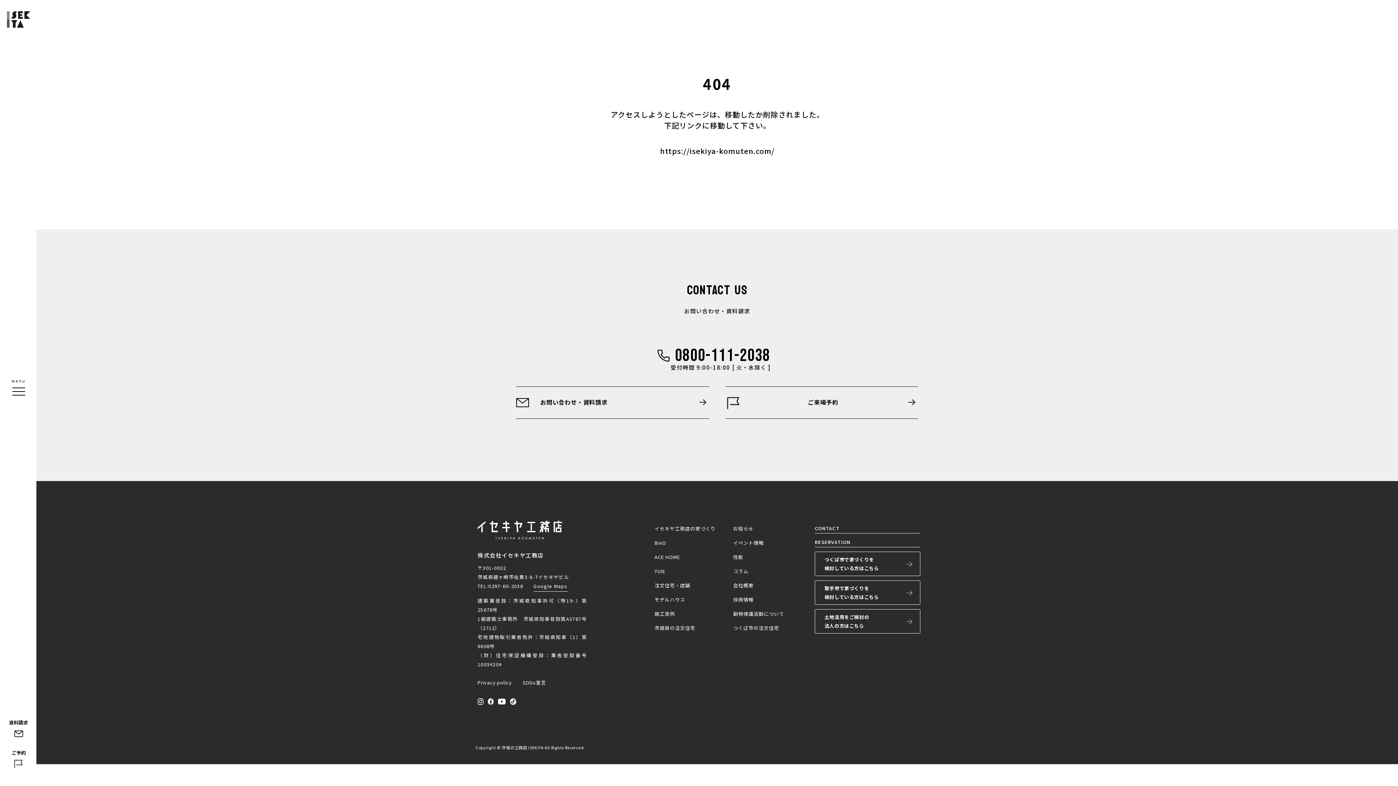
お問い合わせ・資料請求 (574, 402)
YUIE (660, 571)
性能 (738, 556)
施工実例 (665, 613)
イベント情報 (748, 542)
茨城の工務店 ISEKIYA (523, 747)
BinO (660, 542)
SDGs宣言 (534, 682)
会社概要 (743, 585)
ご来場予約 (823, 402)
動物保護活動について (758, 613)
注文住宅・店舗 (672, 585)
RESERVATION (832, 542)
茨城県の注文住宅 (675, 627)
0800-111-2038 (722, 355)
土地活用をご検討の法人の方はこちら (847, 621)
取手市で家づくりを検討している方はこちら (852, 592)
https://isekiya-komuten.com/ (717, 151)
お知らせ (743, 528)
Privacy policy (495, 682)
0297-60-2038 (505, 586)
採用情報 (743, 599)
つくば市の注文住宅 (756, 627)
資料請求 (18, 722)
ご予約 (19, 752)
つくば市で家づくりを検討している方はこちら (852, 564)
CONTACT (827, 528)
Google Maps (550, 586)
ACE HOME (667, 556)
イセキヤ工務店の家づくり (685, 528)
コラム (741, 571)
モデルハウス (670, 599)
